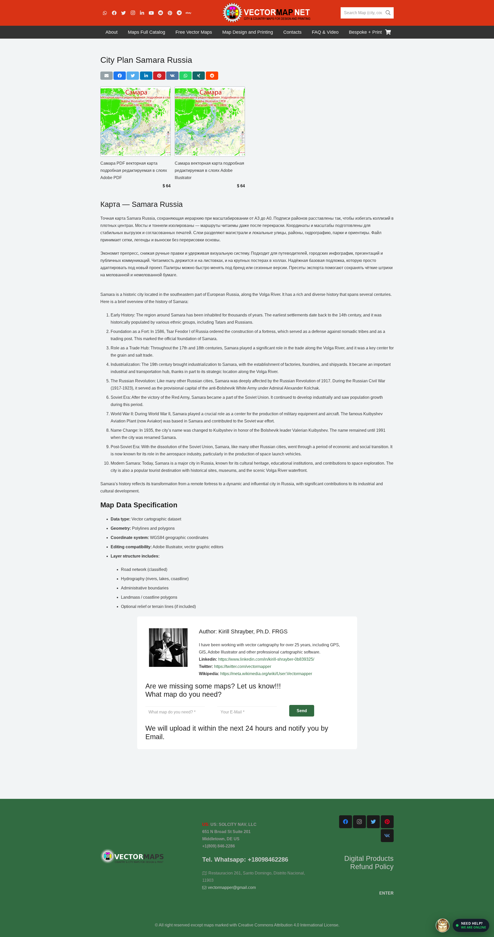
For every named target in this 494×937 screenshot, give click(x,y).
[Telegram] (179, 12)
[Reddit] (160, 12)
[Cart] (388, 32)
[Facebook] (114, 12)
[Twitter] (123, 12)
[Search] (388, 12)
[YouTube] (151, 12)
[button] (471, 925)
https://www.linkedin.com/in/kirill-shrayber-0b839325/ (266, 659)
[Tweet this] (133, 76)
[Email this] (106, 76)
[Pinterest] (169, 12)
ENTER (386, 893)
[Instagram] (132, 12)
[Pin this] (159, 76)
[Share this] (119, 76)
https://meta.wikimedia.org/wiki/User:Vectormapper (266, 673)
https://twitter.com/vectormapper (242, 666)
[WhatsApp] (105, 12)
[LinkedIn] (142, 12)
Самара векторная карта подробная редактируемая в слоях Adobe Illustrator (209, 170)
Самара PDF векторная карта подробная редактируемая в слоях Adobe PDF (133, 170)
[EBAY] (188, 12)
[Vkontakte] (387, 835)
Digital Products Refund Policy (369, 862)
